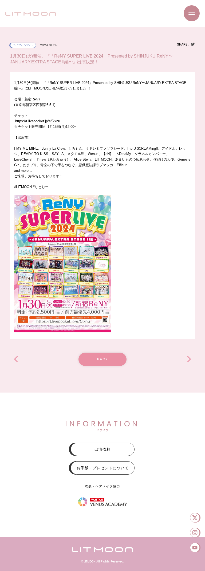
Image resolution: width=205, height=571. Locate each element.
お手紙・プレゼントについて (103, 468)
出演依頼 (102, 449)
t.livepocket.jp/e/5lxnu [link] (37, 121)
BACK (102, 359)
